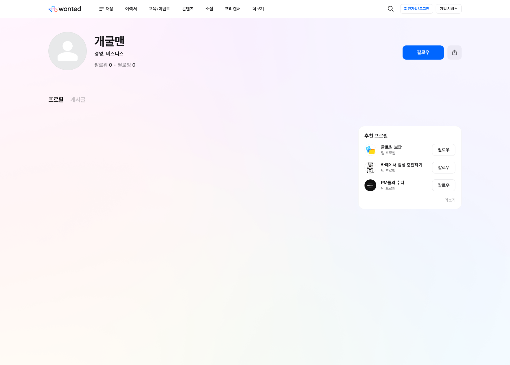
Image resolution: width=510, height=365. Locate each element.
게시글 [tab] (77, 99)
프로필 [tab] (55, 99)
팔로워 (103, 65)
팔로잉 (126, 65)
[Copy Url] (454, 52)
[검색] (390, 8)
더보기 (449, 200)
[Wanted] (73, 9)
